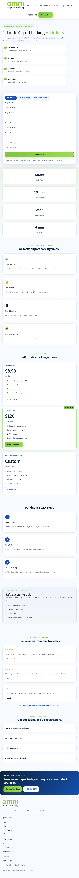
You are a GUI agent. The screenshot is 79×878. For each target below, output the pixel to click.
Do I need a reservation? (14, 738)
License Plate (15, 143)
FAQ (62, 6)
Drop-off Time (9, 113)
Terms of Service (8, 851)
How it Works (7, 830)
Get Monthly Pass (13, 444)
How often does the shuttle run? (17, 728)
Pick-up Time (9, 133)
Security (47, 6)
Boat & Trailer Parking (41, 97)
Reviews (55, 6)
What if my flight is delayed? (16, 758)
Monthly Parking (25, 97)
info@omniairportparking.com (13, 865)
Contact (69, 6)
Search (5, 843)
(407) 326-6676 (31, 15)
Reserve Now (46, 15)
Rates (28, 6)
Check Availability (39, 154)
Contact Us (11, 489)
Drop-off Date (9, 103)
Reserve (5, 822)
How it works (37, 6)
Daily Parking (11, 97)
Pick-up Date (9, 123)
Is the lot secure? (11, 748)
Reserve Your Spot (13, 789)
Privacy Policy (7, 847)
